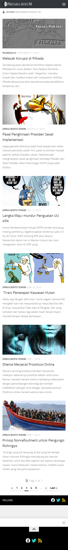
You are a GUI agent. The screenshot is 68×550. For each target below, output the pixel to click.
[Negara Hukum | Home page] (22, 4)
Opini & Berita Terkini (14, 129)
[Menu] (64, 4)
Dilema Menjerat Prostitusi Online (28, 364)
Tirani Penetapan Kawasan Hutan (28, 293)
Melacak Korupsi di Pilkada (23, 58)
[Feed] (64, 500)
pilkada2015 (9, 53)
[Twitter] (58, 500)
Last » (53, 487)
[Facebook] (53, 500)
